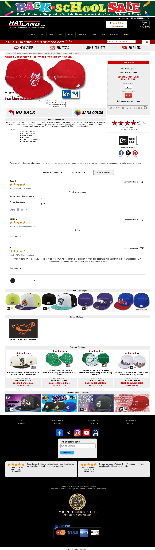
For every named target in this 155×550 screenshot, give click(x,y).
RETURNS (58, 424)
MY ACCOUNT (123, 19)
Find (146, 42)
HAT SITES (130, 424)
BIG (103, 34)
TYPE (94, 34)
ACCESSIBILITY (73, 549)
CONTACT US (93, 420)
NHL (60, 34)
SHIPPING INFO (130, 420)
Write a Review (103, 172)
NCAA (70, 34)
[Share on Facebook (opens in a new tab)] (18, 210)
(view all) (85, 392)
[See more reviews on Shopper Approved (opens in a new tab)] (26, 210)
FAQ (21, 420)
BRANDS (82, 34)
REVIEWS (21, 424)
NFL (42, 34)
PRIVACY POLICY (57, 420)
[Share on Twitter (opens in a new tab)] (22, 210)
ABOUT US (93, 424)
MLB (33, 34)
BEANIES (114, 34)
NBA (51, 34)
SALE (126, 34)
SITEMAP (83, 549)
